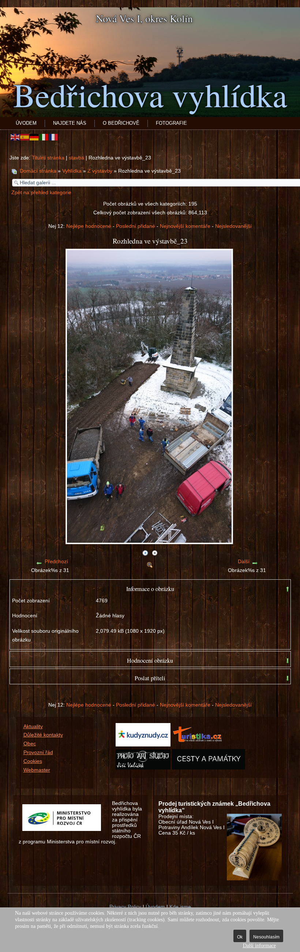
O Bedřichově (121, 123)
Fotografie (171, 123)
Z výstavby (99, 171)
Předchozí (56, 561)
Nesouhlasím (266, 937)
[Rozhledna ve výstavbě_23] (150, 541)
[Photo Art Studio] (143, 768)
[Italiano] (44, 137)
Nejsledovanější (233, 226)
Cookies (32, 761)
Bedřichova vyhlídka (150, 94)
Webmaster (36, 770)
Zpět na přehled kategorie (41, 192)
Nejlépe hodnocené (88, 226)
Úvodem (26, 123)
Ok (240, 937)
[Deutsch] (34, 137)
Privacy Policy (125, 907)
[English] (15, 137)
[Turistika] (199, 745)
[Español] (25, 137)
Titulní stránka (48, 158)
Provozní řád (38, 752)
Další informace (259, 945)
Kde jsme (180, 907)
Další (244, 561)
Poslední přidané (135, 226)
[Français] (53, 137)
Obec (29, 743)
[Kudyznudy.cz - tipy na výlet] (143, 745)
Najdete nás (69, 123)
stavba (76, 158)
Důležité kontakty (43, 735)
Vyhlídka (72, 171)
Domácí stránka (38, 171)
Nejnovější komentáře (185, 226)
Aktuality (33, 726)
